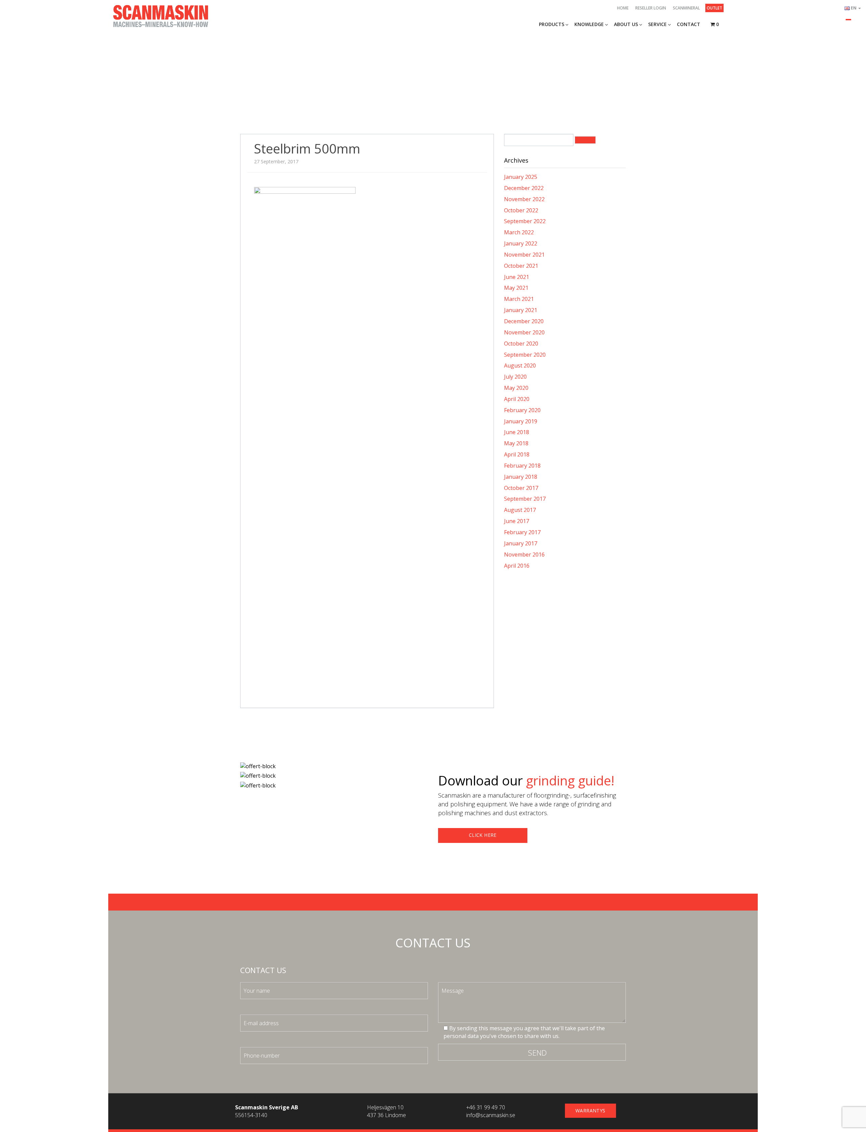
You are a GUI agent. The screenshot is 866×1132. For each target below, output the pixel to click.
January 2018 (520, 476)
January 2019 (520, 421)
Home (623, 8)
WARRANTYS (590, 1110)
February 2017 (522, 532)
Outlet (714, 8)
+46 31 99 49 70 (485, 1107)
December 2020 (524, 321)
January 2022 (520, 243)
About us (626, 24)
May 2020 (516, 388)
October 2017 (521, 488)
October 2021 (521, 265)
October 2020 (521, 343)
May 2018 (516, 443)
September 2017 (525, 498)
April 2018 (516, 454)
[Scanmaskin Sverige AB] (160, 15)
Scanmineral (686, 8)
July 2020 (515, 376)
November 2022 (524, 199)
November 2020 (524, 332)
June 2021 (516, 277)
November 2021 (524, 254)
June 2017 (516, 521)
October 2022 (521, 210)
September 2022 (525, 221)
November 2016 (524, 554)
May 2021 (516, 287)
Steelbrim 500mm (307, 148)
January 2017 (520, 543)
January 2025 (520, 177)
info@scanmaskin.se (490, 1115)
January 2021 (520, 310)
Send (537, 1052)
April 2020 (516, 399)
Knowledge (589, 24)
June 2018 (516, 432)
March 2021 (519, 299)
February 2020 (522, 410)
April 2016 (516, 565)
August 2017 (520, 510)
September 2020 (525, 354)
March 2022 (519, 232)
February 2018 (522, 465)
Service (657, 24)
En (854, 8)
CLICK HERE (483, 835)
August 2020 (520, 365)
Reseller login (650, 8)
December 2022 (524, 188)
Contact (688, 24)
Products (551, 24)
